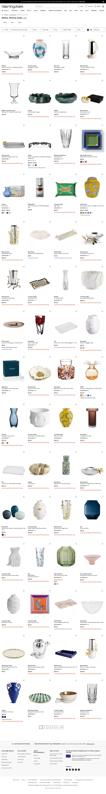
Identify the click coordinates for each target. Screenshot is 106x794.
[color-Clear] (5, 213)
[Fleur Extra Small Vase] (66, 557)
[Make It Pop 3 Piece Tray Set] (92, 138)
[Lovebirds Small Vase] (14, 280)
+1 (92, 212)
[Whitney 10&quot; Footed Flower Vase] (14, 94)
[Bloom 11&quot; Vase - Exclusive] (92, 649)
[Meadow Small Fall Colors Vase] (66, 370)
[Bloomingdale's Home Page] (12, 6)
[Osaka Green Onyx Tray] (66, 235)
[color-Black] (36, 165)
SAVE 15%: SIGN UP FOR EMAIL (22, 744)
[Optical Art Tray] (40, 280)
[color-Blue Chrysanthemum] (90, 213)
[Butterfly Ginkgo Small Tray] (14, 138)
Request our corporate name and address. (68, 785)
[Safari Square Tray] (40, 604)
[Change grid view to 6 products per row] (91, 30)
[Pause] (103, 2)
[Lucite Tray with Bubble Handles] (14, 465)
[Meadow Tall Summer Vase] (66, 465)
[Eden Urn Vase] (66, 417)
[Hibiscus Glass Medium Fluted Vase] (92, 370)
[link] (14, 70)
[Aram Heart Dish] (92, 94)
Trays (12, 22)
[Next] (24, 49)
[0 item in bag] (103, 6)
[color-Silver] (29, 165)
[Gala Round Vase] (14, 604)
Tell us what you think (7, 768)
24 (62, 727)
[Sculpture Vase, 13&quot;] (40, 557)
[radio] (29, 165)
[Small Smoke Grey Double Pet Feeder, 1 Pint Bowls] (40, 138)
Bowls (5, 22)
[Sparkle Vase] (66, 138)
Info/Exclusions (90, 744)
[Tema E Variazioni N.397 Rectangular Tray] (40, 187)
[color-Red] (86, 162)
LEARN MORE (82, 1)
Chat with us (5, 753)
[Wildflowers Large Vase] (66, 510)
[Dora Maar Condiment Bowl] (40, 417)
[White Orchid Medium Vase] (40, 649)
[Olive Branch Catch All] (92, 235)
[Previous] (3, 49)
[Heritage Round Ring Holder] (14, 370)
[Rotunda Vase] (92, 510)
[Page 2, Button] (65, 727)
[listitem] (53, 1)
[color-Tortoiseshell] (7, 213)
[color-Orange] (86, 213)
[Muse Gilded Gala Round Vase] (40, 510)
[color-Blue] (81, 162)
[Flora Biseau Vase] (66, 49)
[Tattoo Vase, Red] (40, 324)
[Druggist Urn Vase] (40, 49)
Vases (19, 22)
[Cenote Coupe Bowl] (66, 94)
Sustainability (37, 763)
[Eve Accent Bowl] (66, 693)
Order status (21, 759)
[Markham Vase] (92, 693)
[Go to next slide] (101, 2)
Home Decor (12, 14)
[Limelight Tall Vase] (92, 417)
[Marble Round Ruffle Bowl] (40, 235)
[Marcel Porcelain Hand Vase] (14, 557)
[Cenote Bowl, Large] (40, 94)
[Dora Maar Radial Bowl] (92, 280)
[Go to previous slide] (3, 2)
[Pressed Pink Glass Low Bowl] (92, 557)
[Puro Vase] (14, 187)
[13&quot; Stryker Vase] (66, 280)
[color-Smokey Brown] (7, 443)
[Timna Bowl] (40, 465)
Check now (88, 759)
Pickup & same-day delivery (56, 761)
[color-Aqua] (90, 395)
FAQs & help (4, 759)
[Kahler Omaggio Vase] (92, 324)
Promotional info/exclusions (78, 759)
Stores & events (53, 763)
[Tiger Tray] (66, 187)
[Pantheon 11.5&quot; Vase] (14, 693)
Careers (36, 761)
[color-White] (31, 165)
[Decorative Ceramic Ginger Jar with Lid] (92, 187)
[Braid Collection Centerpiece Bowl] (14, 49)
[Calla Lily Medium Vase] (92, 49)
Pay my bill (20, 762)
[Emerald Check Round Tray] (40, 693)
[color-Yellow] (81, 213)
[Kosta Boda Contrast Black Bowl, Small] (92, 604)
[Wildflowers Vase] (14, 235)
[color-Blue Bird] (88, 213)
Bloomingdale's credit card (24, 753)
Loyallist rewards (22, 756)
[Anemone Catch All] (40, 370)
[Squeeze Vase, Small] (14, 417)
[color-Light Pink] (83, 395)
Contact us (4, 756)
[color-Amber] (81, 395)
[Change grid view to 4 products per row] (88, 30)
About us (36, 755)
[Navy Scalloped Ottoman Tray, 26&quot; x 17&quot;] (66, 649)
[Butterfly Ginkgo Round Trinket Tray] (92, 465)
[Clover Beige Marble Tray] (66, 604)
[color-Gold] (33, 165)
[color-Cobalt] (88, 395)
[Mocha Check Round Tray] (14, 649)
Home (6, 14)
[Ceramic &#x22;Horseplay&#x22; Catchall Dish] (14, 324)
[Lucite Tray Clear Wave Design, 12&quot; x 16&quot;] (66, 324)
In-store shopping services (56, 758)
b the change (37, 758)
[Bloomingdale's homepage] (3, 15)
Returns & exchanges (6, 762)
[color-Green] (10, 213)
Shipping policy (5, 765)
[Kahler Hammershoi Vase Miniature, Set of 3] (14, 510)
